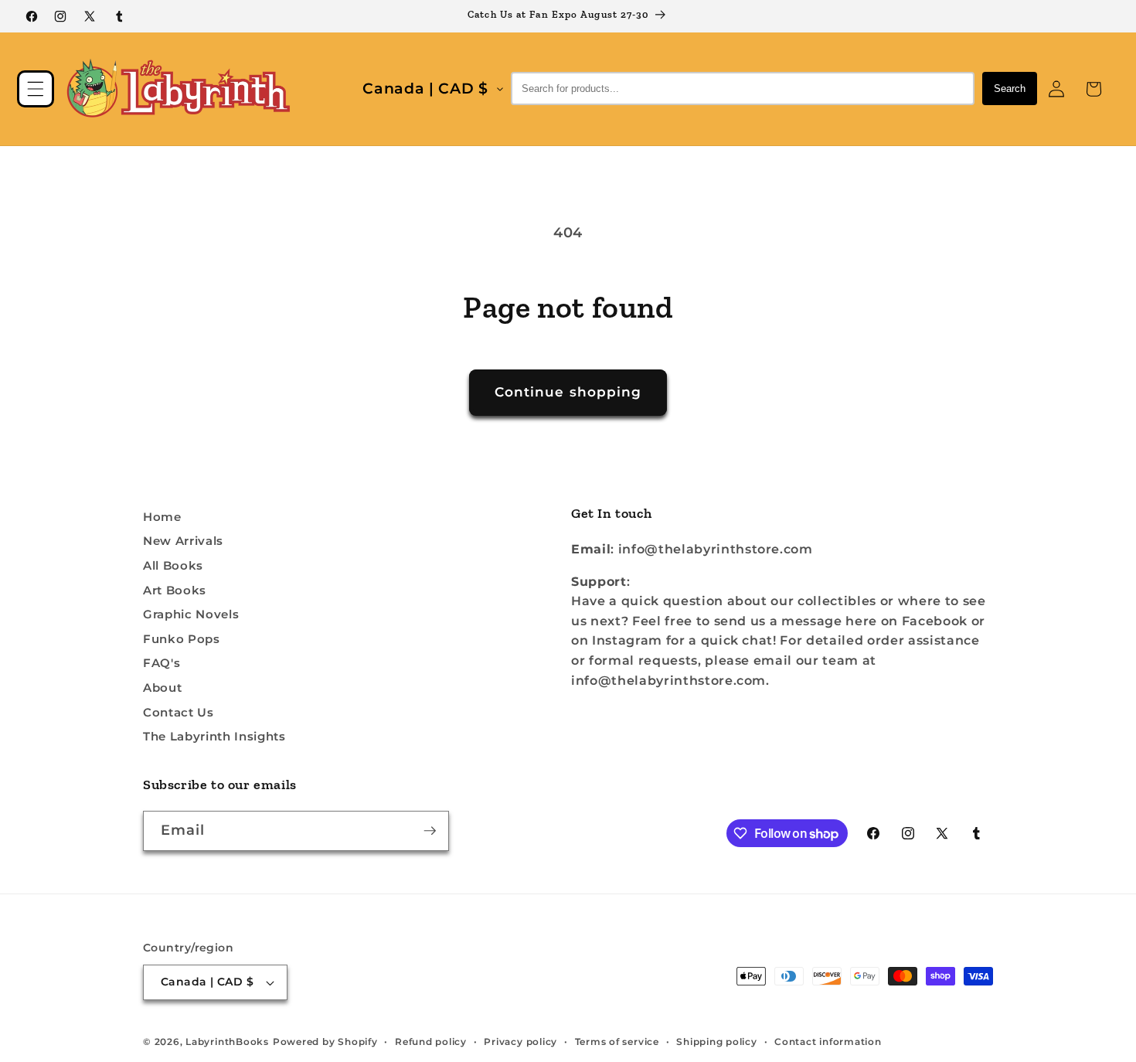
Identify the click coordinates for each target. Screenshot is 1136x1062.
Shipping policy (716, 1041)
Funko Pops (181, 638)
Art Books (174, 590)
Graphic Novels (191, 614)
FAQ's (161, 662)
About (162, 687)
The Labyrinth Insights (214, 736)
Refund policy (431, 1041)
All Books (173, 565)
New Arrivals (183, 540)
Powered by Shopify (325, 1041)
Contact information (828, 1041)
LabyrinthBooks (227, 1041)
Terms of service (617, 1041)
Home (162, 516)
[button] (35, 88)
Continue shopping (568, 392)
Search (1009, 88)
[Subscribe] (429, 831)
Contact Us (178, 712)
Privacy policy (520, 1041)
